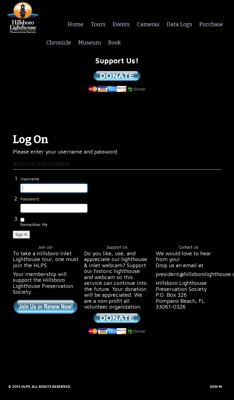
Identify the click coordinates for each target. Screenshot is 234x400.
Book (114, 42)
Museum (89, 42)
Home (75, 24)
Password (29, 198)
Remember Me (34, 224)
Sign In (21, 234)
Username (29, 178)
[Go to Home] (23, 16)
